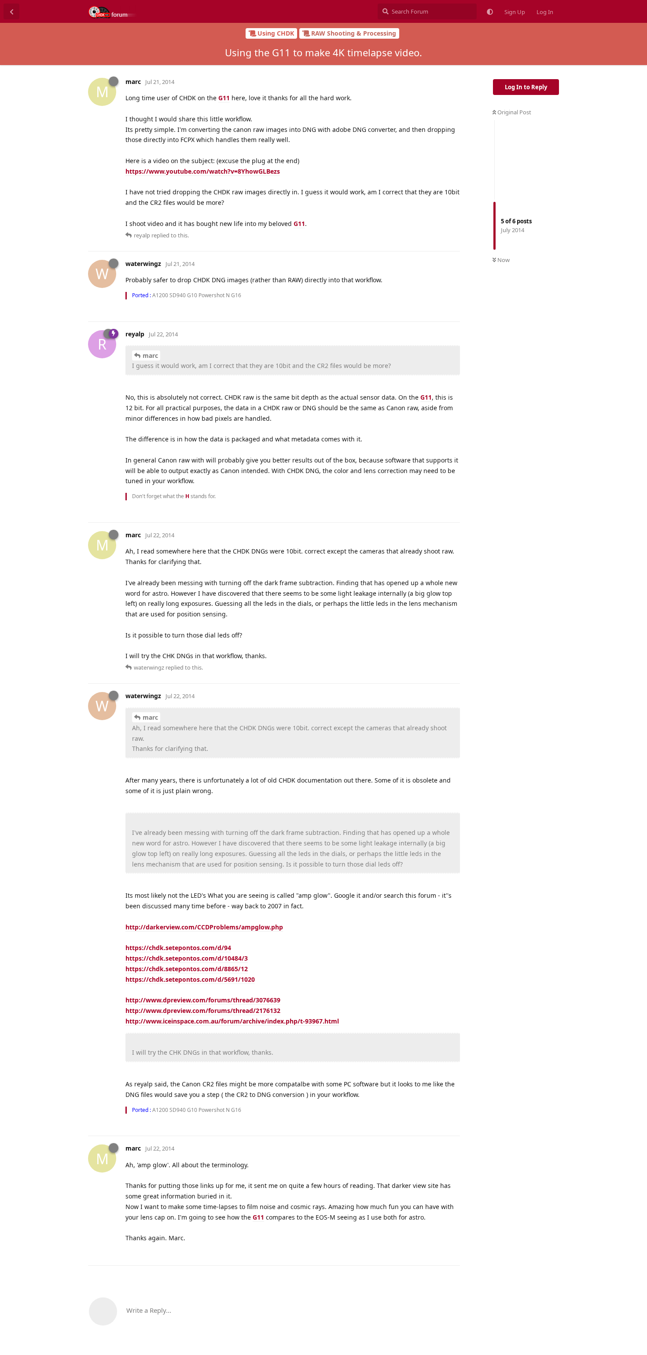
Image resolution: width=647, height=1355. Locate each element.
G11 (224, 98)
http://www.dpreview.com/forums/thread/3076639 (202, 1000)
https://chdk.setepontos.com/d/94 (178, 947)
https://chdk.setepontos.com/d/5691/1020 (190, 979)
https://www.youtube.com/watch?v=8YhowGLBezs (202, 171)
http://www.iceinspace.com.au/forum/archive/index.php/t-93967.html (232, 1021)
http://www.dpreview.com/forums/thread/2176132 (202, 1010)
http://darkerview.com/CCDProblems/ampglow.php (204, 927)
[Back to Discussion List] (11, 11)
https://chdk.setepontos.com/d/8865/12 (186, 969)
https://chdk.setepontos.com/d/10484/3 (186, 958)
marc (150, 355)
